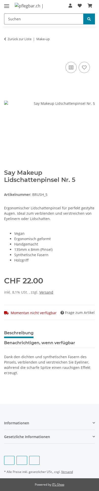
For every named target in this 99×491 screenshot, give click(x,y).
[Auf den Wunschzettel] (84, 67)
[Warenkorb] (90, 6)
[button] (70, 6)
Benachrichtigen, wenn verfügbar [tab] (39, 342)
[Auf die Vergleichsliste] (71, 67)
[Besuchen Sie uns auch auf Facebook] (9, 460)
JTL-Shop (58, 484)
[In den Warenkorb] (8, 55)
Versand (46, 292)
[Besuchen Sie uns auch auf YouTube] (21, 460)
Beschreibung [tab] (19, 332)
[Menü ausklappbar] (6, 4)
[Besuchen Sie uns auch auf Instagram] (34, 460)
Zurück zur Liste (19, 39)
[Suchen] (89, 18)
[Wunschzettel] (80, 6)
